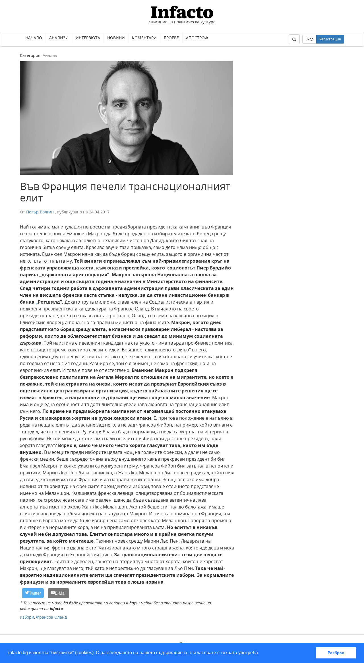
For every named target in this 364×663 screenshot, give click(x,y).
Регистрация (330, 39)
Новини (116, 37)
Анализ (50, 55)
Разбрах (336, 652)
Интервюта (88, 37)
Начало (33, 37)
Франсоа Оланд (51, 617)
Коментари (144, 37)
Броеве (171, 37)
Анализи (59, 37)
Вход (309, 39)
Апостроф (197, 37)
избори (27, 617)
